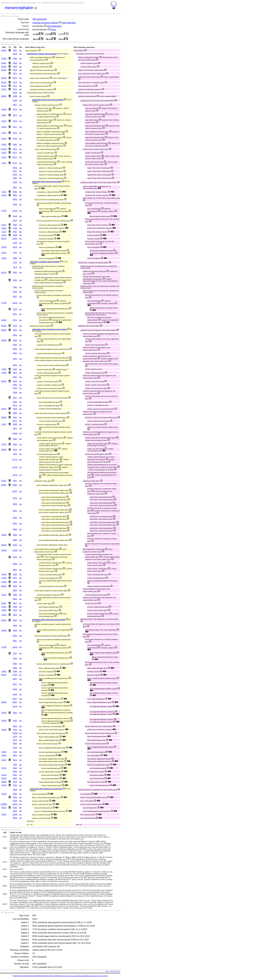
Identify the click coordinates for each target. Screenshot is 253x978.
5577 (15, 73)
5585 (15, 66)
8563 (15, 388)
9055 (15, 359)
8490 (15, 771)
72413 (3, 152)
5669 (15, 96)
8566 (15, 349)
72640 (3, 755)
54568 (3, 340)
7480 (15, 287)
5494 (15, 340)
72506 (3, 720)
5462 (15, 720)
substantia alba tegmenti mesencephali (49, 619)
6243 (15, 807)
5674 (15, 109)
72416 (3, 144)
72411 (3, 163)
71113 (3, 133)
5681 (15, 192)
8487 (15, 187)
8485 (15, 668)
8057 (15, 171)
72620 (3, 258)
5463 (15, 713)
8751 (15, 320)
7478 (15, 267)
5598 (15, 485)
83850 (3, 782)
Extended (71, 22)
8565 (15, 344)
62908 (3, 545)
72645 (3, 247)
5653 (15, 373)
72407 (3, 115)
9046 (15, 182)
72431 (3, 607)
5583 (15, 232)
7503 (15, 252)
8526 (15, 794)
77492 (3, 369)
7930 (15, 764)
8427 (15, 684)
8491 (15, 775)
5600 (15, 545)
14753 (15, 467)
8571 (15, 428)
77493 (3, 615)
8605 (15, 743)
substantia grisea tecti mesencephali (48, 100)
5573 (15, 89)
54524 (3, 409)
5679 (15, 138)
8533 (15, 811)
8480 (15, 258)
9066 (15, 635)
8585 (15, 540)
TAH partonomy (39, 19)
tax (20, 50)
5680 (15, 144)
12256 (15, 733)
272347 (4, 149)
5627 (15, 397)
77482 (3, 752)
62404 (3, 66)
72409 (3, 127)
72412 (3, 157)
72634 (3, 794)
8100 (15, 204)
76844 (3, 535)
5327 (15, 653)
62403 (3, 63)
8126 (15, 747)
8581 (15, 511)
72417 (3, 225)
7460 (15, 679)
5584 (15, 225)
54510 (3, 381)
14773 (15, 459)
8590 (15, 599)
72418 (3, 195)
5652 (15, 369)
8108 (15, 243)
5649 (15, 610)
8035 (15, 789)
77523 (3, 89)
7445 (15, 454)
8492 (15, 778)
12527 (15, 238)
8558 (15, 93)
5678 (15, 133)
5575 (15, 78)
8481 (15, 755)
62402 (3, 417)
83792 (3, 82)
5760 (15, 228)
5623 (15, 760)
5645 (15, 272)
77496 (3, 582)
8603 (15, 726)
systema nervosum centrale (45, 22)
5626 (15, 381)
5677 (15, 127)
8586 (15, 564)
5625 (15, 330)
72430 (3, 610)
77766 (3, 211)
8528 (15, 818)
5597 (15, 481)
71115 (3, 192)
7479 (15, 262)
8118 (15, 736)
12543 (15, 804)
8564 (15, 335)
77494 (3, 373)
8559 (15, 54)
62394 (3, 78)
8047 (15, 296)
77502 (3, 444)
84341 (3, 586)
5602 (15, 620)
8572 (15, 421)
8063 (15, 178)
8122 (15, 740)
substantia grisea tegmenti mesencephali (49, 329)
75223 (3, 807)
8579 (15, 498)
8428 (15, 689)
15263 (15, 433)
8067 (15, 105)
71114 (3, 232)
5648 (15, 607)
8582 (15, 517)
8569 (15, 402)
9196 (15, 801)
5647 (15, 603)
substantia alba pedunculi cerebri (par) (46, 789)
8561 (15, 377)
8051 (15, 314)
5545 (15, 449)
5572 (15, 86)
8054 (15, 168)
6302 (15, 280)
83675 (3, 238)
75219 (3, 778)
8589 (15, 590)
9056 (15, 365)
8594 (15, 663)
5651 (15, 417)
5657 (15, 578)
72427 (3, 424)
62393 (3, 326)
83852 (3, 702)
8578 (15, 491)
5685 (15, 586)
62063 (3, 320)
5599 (15, 535)
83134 (3, 272)
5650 (15, 615)
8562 (15, 385)
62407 (3, 603)
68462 (3, 449)
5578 (15, 326)
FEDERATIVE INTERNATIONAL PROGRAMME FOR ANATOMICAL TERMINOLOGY (38, 976)
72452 (3, 760)
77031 (3, 768)
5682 (15, 195)
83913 (3, 330)
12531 (15, 211)
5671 (15, 152)
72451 (3, 252)
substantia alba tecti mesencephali (47, 181)
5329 (15, 309)
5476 (15, 782)
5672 (15, 157)
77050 (3, 785)
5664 (15, 444)
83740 (3, 86)
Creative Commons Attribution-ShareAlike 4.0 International (81, 976)
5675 (15, 115)
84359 (3, 70)
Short (63, 22)
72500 (3, 713)
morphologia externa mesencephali (42, 54)
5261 (15, 50)
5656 (15, 582)
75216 (3, 775)
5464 (15, 630)
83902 (3, 96)
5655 (15, 574)
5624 (15, 797)
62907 (3, 485)
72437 (3, 595)
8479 (15, 247)
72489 (3, 630)
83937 (3, 620)
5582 (15, 58)
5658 (15, 424)
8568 (15, 392)
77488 (3, 58)
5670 (15, 149)
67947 (3, 481)
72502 (3, 235)
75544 (3, 814)
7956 (15, 658)
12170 (15, 706)
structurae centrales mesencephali (45, 262)
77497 (3, 578)
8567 (15, 353)
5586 (15, 63)
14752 (15, 475)
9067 (15, 641)
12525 (15, 814)
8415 (15, 752)
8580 (15, 504)
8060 (15, 174)
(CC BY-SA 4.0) (103, 976)
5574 (15, 82)
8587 (15, 570)
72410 (3, 138)
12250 (15, 550)
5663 (15, 439)
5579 (15, 70)
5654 (15, 557)
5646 (15, 595)
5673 (15, 163)
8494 (15, 768)
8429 (15, 694)
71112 (3, 121)
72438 (3, 550)
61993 (3, 50)
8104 (15, 220)
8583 (15, 523)
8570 (15, 405)
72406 (3, 109)
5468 (15, 235)
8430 (15, 699)
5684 (15, 413)
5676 (15, 121)
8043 (15, 292)
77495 (3, 574)
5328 (15, 216)
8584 (15, 529)
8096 (15, 199)
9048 (15, 100)
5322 (15, 785)
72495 (3, 228)
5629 (15, 409)
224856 (4, 804)
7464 (15, 625)
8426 (15, 702)
